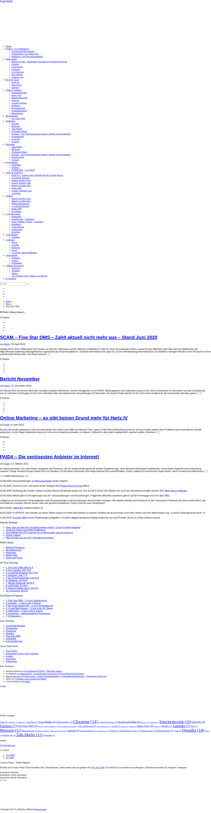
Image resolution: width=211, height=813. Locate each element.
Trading (9, 196)
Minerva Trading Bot (21, 185)
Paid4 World (6, 1)
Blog (9, 304)
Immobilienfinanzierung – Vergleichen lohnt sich (84, 676)
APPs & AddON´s (14, 172)
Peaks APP (16, 188)
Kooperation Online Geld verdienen (22, 653)
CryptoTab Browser (20, 178)
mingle (73, 730)
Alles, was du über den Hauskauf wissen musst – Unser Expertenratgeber (43, 527)
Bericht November (20, 378)
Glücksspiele (11, 255)
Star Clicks (16, 85)
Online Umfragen (14, 90)
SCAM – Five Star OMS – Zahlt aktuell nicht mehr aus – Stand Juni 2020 (78, 337)
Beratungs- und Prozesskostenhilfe (27, 56)
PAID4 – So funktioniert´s (18, 49)
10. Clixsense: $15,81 (17, 591)
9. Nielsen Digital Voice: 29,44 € (22, 588)
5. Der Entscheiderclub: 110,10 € (22, 578)
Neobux (114, 731)
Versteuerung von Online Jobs (25, 54)
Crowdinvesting (13, 214)
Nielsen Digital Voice (21, 180)
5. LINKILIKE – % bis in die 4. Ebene (24, 611)
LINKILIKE (11, 638)
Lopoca (14, 260)
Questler (15, 64)
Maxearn (10, 730)
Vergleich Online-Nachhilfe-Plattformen (26, 530)
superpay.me (9, 735)
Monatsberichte (13, 550)
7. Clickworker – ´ (14, 616)
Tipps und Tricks (14, 558)
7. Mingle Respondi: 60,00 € (20, 583)
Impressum (11, 659)
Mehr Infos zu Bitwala (176, 491)
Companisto (16, 229)
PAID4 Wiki (11, 555)
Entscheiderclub (14, 641)
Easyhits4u (16, 211)
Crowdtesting (12, 234)
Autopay (15, 142)
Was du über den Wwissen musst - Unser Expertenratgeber (32, 676)
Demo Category (18, 312)
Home (8, 46)
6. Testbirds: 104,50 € (16, 580)
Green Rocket (17, 227)
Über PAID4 (11, 651)
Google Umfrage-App (21, 191)
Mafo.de (15, 100)
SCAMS (10, 758)
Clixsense (15, 69)
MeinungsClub (29, 731)
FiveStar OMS (20, 517)
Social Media (12, 162)
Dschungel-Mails (129, 722)
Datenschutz (11, 661)
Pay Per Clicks (12, 80)
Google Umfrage (19, 103)
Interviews (11, 552)
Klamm (166, 726)
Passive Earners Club (21, 183)
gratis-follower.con (104, 726)
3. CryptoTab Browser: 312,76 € (22, 573)
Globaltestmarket (19, 111)
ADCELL (16, 268)
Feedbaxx (15, 105)
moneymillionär (88, 731)
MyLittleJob (17, 74)
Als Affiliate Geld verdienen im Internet (29, 276)
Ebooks (144, 722)
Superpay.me (17, 77)
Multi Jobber (11, 59)
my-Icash (15, 139)
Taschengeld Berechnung (22, 51)
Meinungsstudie (43, 481)
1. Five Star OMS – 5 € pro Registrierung (26, 600)
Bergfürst (15, 232)
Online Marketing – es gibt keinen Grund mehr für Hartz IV (64, 417)
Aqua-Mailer (47, 722)
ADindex (15, 271)
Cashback (10, 240)
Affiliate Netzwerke (15, 265)
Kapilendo (16, 224)
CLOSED (10, 755)
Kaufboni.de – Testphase (22, 219)
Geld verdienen (50, 726)
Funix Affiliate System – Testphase (27, 222)
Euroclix (198, 722)
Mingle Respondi (19, 98)
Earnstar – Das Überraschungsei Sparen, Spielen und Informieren (41, 134)
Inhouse (124, 726)
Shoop (14, 242)
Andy (7, 344)
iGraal (14, 250)
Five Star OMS (18, 118)
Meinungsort (17, 113)
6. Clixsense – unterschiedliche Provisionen (28, 613)
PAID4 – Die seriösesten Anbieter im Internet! (49, 456)
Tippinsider (16, 263)
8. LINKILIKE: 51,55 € (17, 585)
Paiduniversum (147, 731)
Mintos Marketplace (20, 203)
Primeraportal (17, 136)
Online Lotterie (13, 535)
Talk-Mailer (16, 129)
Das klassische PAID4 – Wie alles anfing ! (43, 671)
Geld (41, 726)
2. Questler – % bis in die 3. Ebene (23, 603)
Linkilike (181, 726)
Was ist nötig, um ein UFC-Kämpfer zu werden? (30, 538)
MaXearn (15, 126)
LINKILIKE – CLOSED (23, 170)
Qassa (177, 731)
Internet (133, 726)
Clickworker (17, 67)
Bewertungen (12, 116)
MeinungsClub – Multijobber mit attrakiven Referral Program (39, 62)
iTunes (157, 726)
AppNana (15, 193)
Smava (14, 273)
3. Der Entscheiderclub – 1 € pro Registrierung (29, 606)
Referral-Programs (15, 547)
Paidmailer (10, 121)
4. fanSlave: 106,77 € (16, 575)
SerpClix (15, 82)
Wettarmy (15, 258)
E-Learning (11, 278)
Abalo (4, 722)
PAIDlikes (16, 165)
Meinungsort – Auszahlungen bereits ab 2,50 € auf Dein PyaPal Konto (52, 673)
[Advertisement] (57, 23)
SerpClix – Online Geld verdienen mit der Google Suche (37, 175)
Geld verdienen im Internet (68, 726)
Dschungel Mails (19, 131)
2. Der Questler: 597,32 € (18, 570)
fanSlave (15, 87)
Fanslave (8, 726)
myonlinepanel (102, 731)
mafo (194, 726)
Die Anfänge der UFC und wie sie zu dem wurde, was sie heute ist (39, 532)
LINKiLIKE (18, 508)
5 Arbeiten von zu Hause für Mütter (30, 679)
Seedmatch (16, 216)
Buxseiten (10, 144)
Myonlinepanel (18, 108)
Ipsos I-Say (16, 95)
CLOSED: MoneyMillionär (24, 252)
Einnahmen (154, 722)
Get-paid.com (87, 726)
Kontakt (9, 656)
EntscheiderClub (19, 92)
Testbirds (15, 237)
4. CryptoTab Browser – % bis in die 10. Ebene (29, 608)
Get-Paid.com (17, 72)
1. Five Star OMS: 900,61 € (19, 567)
